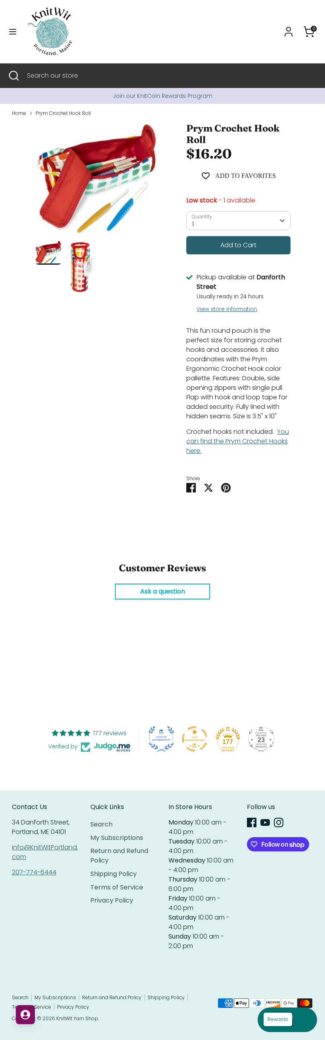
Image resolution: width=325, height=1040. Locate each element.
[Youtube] (265, 822)
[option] (162, 96)
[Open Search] (13, 75)
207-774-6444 (34, 872)
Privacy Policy (111, 900)
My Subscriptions (116, 837)
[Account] (288, 28)
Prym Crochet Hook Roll (63, 113)
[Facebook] (251, 822)
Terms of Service (116, 887)
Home (19, 113)
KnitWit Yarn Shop (77, 1018)
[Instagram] (278, 822)
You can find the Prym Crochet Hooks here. (237, 441)
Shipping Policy (113, 873)
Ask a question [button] (162, 591)
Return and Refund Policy (111, 997)
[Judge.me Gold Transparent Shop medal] (194, 739)
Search (101, 824)
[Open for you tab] (25, 1014)
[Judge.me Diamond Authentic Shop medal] (161, 739)
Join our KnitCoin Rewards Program (162, 96)
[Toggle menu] (13, 32)
